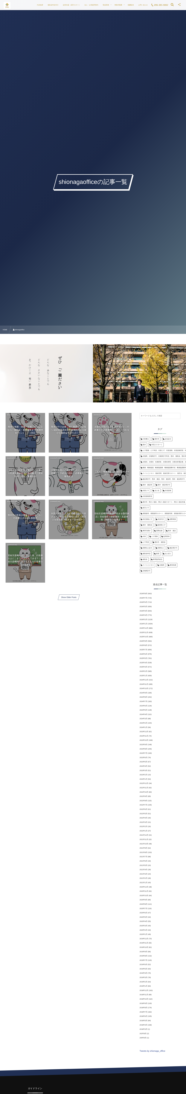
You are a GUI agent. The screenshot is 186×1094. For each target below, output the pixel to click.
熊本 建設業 (147, 485)
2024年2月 (143, 723)
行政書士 (146, 439)
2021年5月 (143, 865)
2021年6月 (143, 861)
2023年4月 (143, 766)
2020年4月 (143, 921)
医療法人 (161, 548)
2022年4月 (143, 818)
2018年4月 (143, 1025)
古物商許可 (146, 571)
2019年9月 (143, 952)
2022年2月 (143, 826)
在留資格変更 (147, 496)
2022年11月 (144, 788)
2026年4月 (143, 611)
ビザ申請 (146, 542)
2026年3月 (143, 615)
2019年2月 (143, 982)
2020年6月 (143, 913)
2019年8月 (143, 956)
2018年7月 (143, 1012)
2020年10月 (144, 895)
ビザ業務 (154, 536)
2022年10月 (144, 792)
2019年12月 (144, 939)
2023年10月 (144, 740)
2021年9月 (143, 848)
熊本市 (157, 439)
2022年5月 (143, 814)
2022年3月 (143, 822)
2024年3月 (143, 719)
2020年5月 (143, 917)
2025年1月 (143, 676)
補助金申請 (146, 554)
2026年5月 (143, 606)
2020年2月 (143, 930)
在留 (144, 536)
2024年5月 (143, 710)
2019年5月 (143, 969)
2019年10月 (144, 947)
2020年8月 (143, 904)
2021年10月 (144, 844)
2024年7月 (143, 701)
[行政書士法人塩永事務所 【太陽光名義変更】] (7, 5)
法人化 (157, 490)
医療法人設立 (147, 548)
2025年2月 (143, 671)
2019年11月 (144, 943)
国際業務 (173, 519)
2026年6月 (143, 602)
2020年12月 (144, 887)
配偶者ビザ (162, 525)
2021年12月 (144, 835)
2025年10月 (144, 637)
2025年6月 (143, 654)
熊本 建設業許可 (164, 485)
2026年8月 (143, 594)
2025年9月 (143, 641)
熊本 (144, 445)
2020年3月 (143, 926)
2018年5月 (143, 1021)
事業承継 (173, 565)
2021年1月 (143, 882)
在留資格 (168, 490)
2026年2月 (143, 619)
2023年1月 (143, 779)
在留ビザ (146, 490)
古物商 (161, 565)
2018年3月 (143, 1029)
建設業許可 (173, 548)
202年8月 (143, 1033)
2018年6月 (143, 1016)
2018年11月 (144, 995)
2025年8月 (143, 645)
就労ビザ (146, 508)
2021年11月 (144, 839)
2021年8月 (143, 852)
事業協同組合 (157, 559)
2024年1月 (143, 727)
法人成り (168, 554)
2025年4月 (143, 663)
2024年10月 (144, 688)
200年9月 (143, 1038)
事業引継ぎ (146, 531)
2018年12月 (144, 990)
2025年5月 (143, 658)
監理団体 (166, 536)
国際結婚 (159, 531)
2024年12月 (144, 680)
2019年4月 (143, 973)
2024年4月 (143, 714)
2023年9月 (143, 744)
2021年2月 (143, 878)
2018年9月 (143, 1003)
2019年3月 (143, 977)
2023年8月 (143, 749)
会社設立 (168, 439)
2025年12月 (144, 628)
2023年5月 (143, 762)
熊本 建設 (172, 531)
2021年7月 (143, 857)
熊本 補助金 (147, 525)
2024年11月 (144, 684)
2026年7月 (143, 598)
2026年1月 (143, 624)
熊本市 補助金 (160, 542)
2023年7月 (143, 753)
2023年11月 (144, 736)
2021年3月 (143, 874)
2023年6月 (143, 757)
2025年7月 (143, 650)
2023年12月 (144, 732)
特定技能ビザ (147, 519)
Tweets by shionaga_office (152, 1051)
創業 (157, 554)
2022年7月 (143, 805)
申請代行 (161, 519)
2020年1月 (143, 934)
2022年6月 (143, 809)
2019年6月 (143, 964)
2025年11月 (144, 632)
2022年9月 (143, 796)
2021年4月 (143, 870)
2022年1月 (143, 831)
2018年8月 (143, 1008)
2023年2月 (143, 775)
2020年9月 (143, 900)
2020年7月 (143, 908)
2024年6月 (143, 706)
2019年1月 (143, 986)
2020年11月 (144, 891)
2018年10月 (144, 999)
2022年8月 (143, 801)
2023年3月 (143, 770)
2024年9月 (143, 693)
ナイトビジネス (148, 565)
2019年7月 (143, 960)
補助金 (145, 559)
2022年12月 (144, 783)
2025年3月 (143, 667)
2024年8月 (143, 697)
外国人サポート (156, 445)
